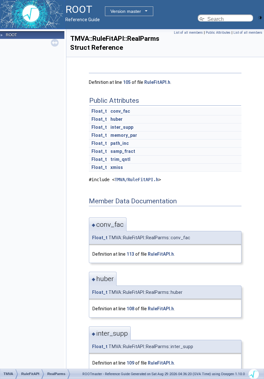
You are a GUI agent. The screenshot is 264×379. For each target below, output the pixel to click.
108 (130, 308)
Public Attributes (218, 33)
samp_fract (122, 151)
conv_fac (120, 111)
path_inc (119, 143)
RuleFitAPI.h (157, 82)
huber (116, 119)
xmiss (116, 167)
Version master (125, 11)
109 (130, 363)
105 (127, 82)
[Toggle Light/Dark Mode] (260, 17)
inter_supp (121, 127)
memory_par (123, 135)
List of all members (188, 33)
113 (130, 254)
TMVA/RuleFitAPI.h (136, 179)
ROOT (11, 35)
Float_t (99, 111)
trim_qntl (120, 159)
